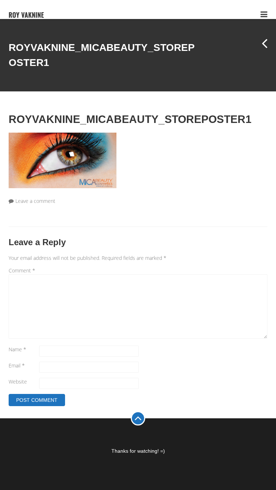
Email (17, 365)
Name (17, 349)
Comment (22, 270)
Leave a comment (35, 201)
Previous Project (260, 49)
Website (18, 381)
